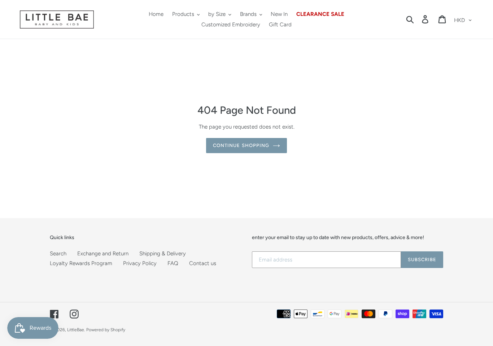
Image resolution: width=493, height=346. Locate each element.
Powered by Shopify (105, 329)
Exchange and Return (102, 253)
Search (58, 253)
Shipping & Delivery (162, 253)
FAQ (172, 263)
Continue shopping (241, 145)
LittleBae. (76, 329)
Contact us (202, 263)
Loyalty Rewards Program (81, 263)
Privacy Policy (140, 263)
